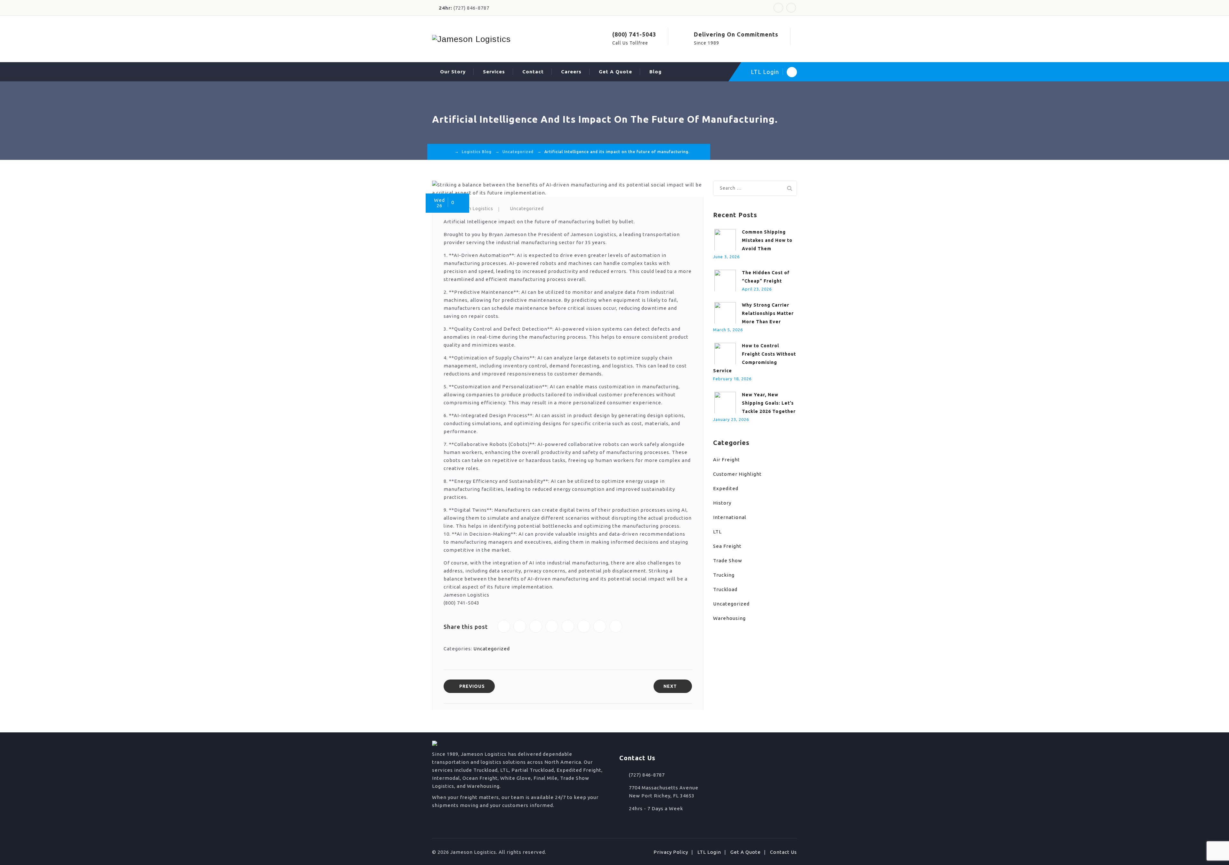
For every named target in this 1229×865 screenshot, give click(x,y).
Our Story (453, 71)
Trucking (724, 575)
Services (494, 71)
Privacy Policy (671, 852)
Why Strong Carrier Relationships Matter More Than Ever (768, 313)
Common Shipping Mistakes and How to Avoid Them (767, 240)
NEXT (670, 686)
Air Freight (726, 459)
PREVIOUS (472, 686)
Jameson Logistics (472, 208)
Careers (571, 71)
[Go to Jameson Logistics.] (449, 152)
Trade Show (727, 560)
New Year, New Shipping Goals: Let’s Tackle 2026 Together (769, 403)
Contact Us (783, 852)
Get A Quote (615, 71)
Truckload (725, 589)
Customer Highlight (737, 474)
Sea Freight (727, 546)
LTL (717, 531)
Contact (533, 71)
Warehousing (729, 618)
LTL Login (765, 72)
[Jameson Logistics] (471, 39)
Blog (655, 71)
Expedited (725, 488)
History (722, 503)
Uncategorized (527, 208)
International (729, 517)
